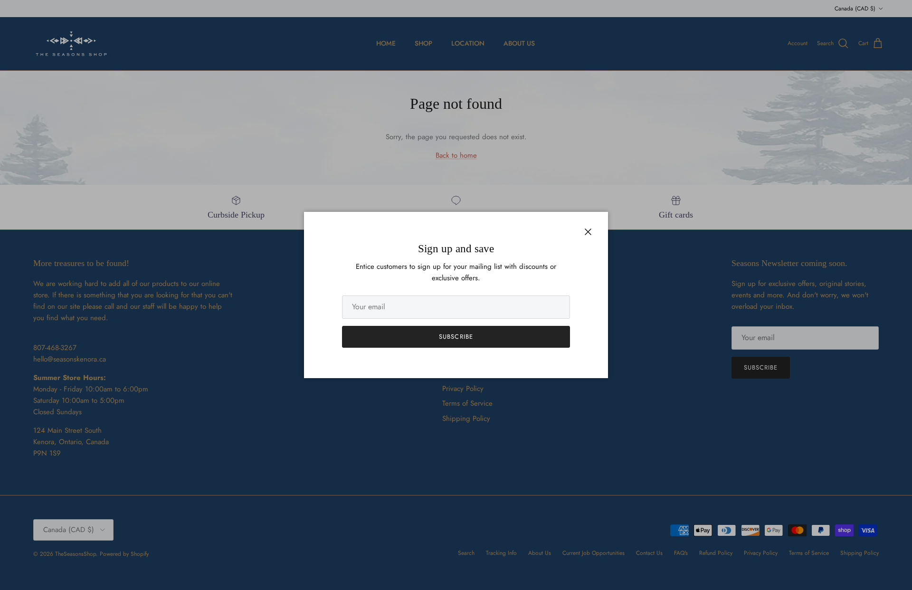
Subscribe (456, 336)
